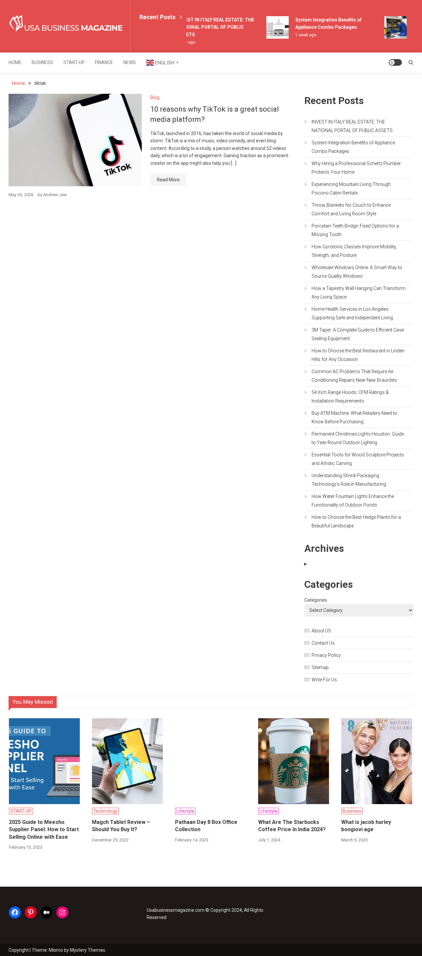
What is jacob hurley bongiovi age (366, 825)
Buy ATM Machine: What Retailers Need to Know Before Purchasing (354, 417)
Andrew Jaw (55, 194)
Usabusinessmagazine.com (175, 910)
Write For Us (324, 679)
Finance (104, 62)
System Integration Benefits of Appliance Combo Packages (353, 147)
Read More (168, 179)
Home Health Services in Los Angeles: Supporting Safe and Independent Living (352, 313)
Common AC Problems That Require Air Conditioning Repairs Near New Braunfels (354, 376)
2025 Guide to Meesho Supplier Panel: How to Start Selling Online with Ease (44, 829)
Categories (315, 600)
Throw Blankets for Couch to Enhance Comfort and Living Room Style (351, 209)
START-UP (74, 62)
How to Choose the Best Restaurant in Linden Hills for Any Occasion (358, 355)
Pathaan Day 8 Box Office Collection (206, 825)
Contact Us (323, 643)
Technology (105, 811)
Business (42, 62)
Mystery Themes (87, 950)
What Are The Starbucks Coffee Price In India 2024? (292, 825)
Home (15, 62)
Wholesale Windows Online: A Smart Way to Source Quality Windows (357, 272)
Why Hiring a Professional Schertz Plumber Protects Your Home (356, 168)
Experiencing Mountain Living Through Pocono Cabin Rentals (351, 188)
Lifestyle (185, 811)
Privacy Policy (326, 655)
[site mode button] (395, 62)
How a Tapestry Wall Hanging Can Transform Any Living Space (359, 293)
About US (321, 630)
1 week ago (301, 35)
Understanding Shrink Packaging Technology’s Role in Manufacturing (349, 480)
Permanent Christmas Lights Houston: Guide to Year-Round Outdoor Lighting (358, 438)
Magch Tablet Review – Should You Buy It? (121, 825)
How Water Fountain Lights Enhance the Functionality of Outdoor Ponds (353, 501)
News (129, 62)
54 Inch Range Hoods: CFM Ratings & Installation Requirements (350, 397)
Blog (155, 97)
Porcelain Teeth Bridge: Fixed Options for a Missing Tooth (355, 230)
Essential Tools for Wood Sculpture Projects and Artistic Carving (358, 459)
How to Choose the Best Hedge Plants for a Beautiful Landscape (356, 521)
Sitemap (320, 667)
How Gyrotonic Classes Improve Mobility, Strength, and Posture (354, 251)
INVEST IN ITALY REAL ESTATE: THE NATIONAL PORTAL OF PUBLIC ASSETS (211, 27)
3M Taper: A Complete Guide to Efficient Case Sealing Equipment (358, 334)
